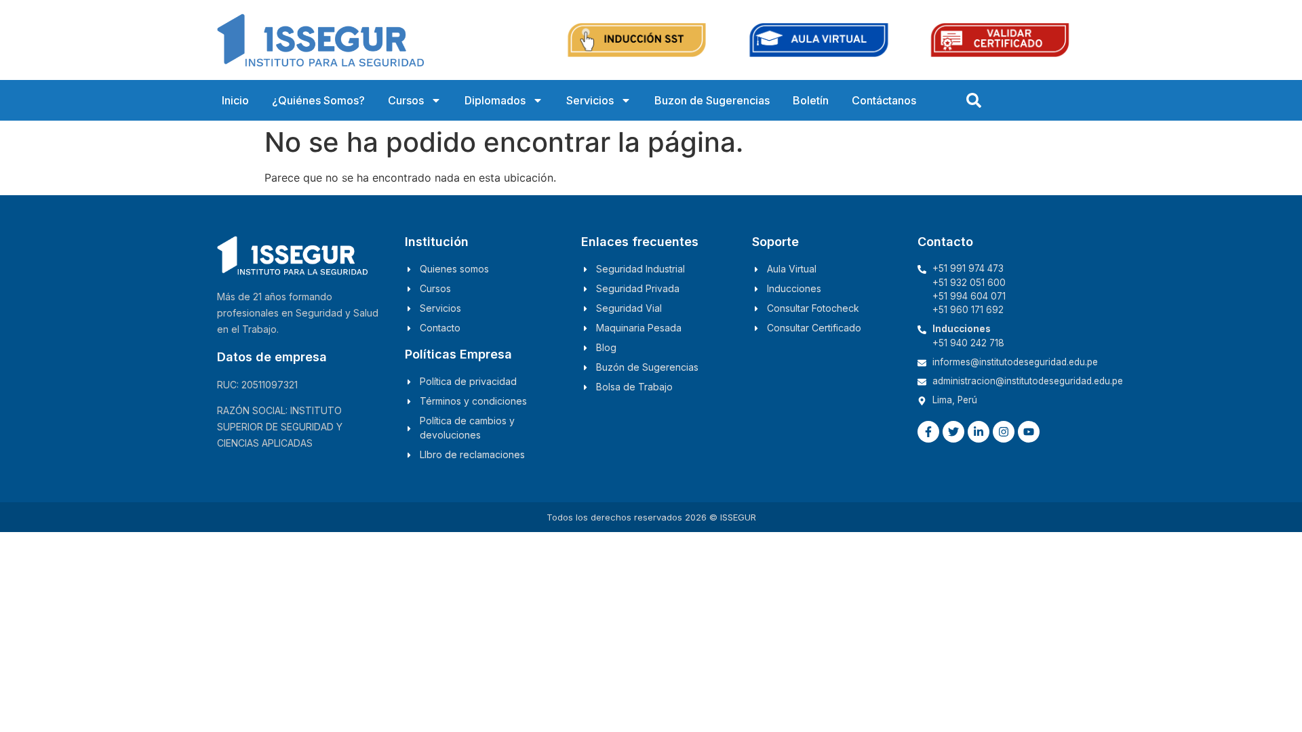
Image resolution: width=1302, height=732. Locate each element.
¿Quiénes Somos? (318, 100)
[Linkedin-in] (978, 432)
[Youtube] (1029, 432)
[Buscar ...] (973, 100)
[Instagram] (1003, 432)
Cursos (406, 100)
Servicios (590, 100)
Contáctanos (884, 100)
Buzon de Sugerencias (712, 100)
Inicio (235, 100)
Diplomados (495, 100)
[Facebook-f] (928, 432)
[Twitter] (953, 432)
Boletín (811, 100)
